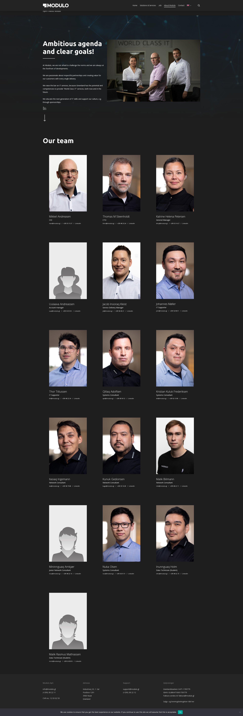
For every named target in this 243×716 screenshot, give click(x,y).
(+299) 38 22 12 (129, 692)
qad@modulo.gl (108, 398)
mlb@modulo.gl (161, 486)
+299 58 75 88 (66, 486)
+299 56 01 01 (120, 574)
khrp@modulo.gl (162, 223)
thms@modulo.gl (108, 223)
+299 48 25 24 (121, 223)
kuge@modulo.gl (108, 486)
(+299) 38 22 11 (49, 692)
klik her (191, 701)
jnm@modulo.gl (161, 311)
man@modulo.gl (54, 223)
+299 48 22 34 (66, 398)
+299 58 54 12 (120, 398)
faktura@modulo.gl (186, 696)
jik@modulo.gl (107, 311)
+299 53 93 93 (67, 311)
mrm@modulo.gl (55, 661)
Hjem (45, 11)
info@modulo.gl (49, 689)
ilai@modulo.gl (54, 486)
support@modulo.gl (131, 689)
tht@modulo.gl (54, 398)
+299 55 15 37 (67, 223)
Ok (180, 712)
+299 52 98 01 (174, 311)
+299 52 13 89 (173, 398)
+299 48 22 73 (174, 574)
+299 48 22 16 (67, 574)
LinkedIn (78, 223)
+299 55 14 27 (174, 223)
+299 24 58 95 (68, 661)
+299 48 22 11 (174, 486)
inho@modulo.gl (161, 574)
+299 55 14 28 (121, 486)
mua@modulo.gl (54, 574)
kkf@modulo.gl (161, 398)
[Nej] (240, 712)
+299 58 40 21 (119, 311)
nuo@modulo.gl (108, 574)
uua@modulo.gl (54, 311)
